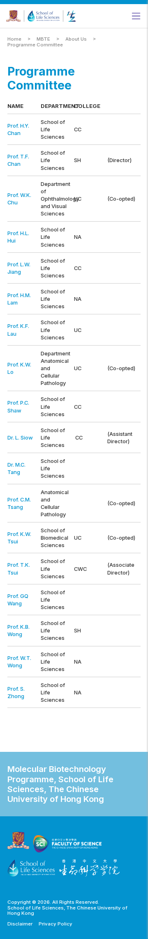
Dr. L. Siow (20, 437)
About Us (76, 39)
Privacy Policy (55, 924)
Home (14, 39)
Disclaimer (19, 924)
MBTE (43, 39)
